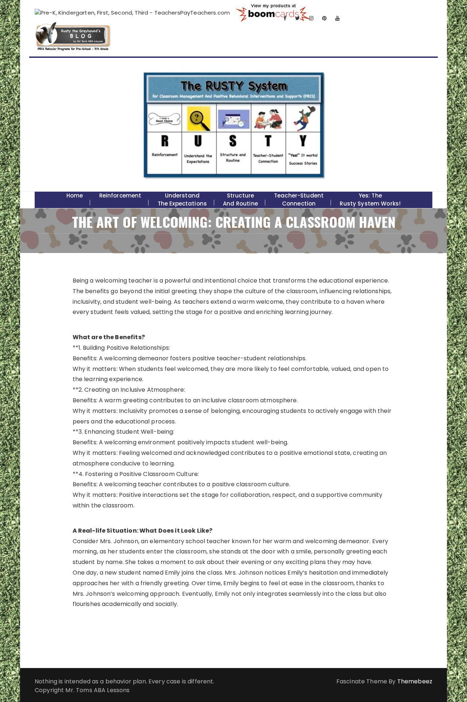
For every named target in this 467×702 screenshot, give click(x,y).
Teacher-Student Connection (299, 199)
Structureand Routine (240, 199)
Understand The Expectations (182, 199)
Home (74, 195)
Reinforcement (120, 195)
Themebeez (414, 681)
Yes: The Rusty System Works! (370, 199)
